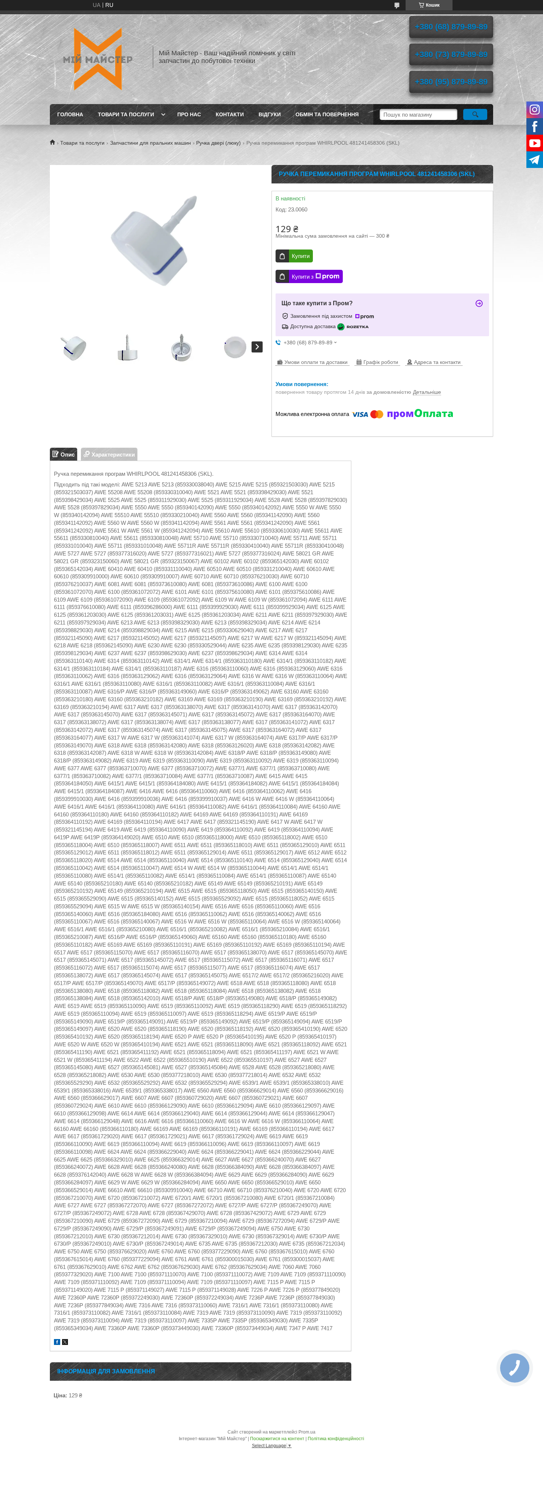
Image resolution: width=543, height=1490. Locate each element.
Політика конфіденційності (336, 1438)
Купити (301, 256)
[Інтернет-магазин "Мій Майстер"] (98, 57)
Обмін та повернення (327, 114)
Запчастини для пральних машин (150, 143)
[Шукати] (475, 114)
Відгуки (270, 114)
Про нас (189, 114)
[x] (65, 1343)
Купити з (303, 276)
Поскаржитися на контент (277, 1438)
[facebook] (57, 1343)
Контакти (230, 114)
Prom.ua (306, 1432)
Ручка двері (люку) (218, 143)
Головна (70, 114)
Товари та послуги (126, 114)
